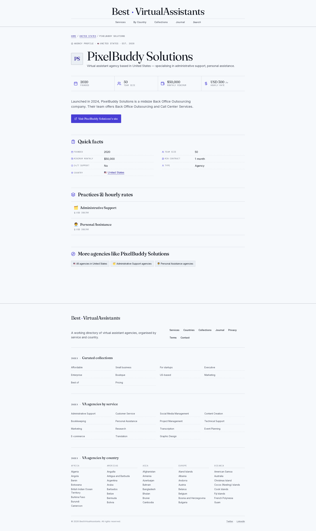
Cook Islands (221, 489)
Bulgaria (183, 502)
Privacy (232, 330)
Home (73, 36)
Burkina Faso (78, 497)
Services (120, 22)
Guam (217, 502)
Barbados (112, 489)
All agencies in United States (91, 263)
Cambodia (148, 502)
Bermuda (112, 498)
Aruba (110, 484)
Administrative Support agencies (132, 263)
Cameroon (76, 505)
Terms (173, 337)
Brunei (146, 498)
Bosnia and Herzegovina (192, 498)
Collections (161, 22)
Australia (218, 476)
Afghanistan (149, 471)
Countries (189, 330)
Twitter (229, 521)
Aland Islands (186, 471)
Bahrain (147, 484)
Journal (180, 22)
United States (87, 36)
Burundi (75, 501)
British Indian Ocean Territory (81, 491)
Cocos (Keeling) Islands (227, 484)
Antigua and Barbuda (118, 476)
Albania (182, 476)
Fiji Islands (219, 493)
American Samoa (223, 471)
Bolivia (110, 502)
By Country (139, 22)
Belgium (183, 493)
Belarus (183, 489)
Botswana (76, 484)
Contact (185, 337)
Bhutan (146, 493)
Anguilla (111, 471)
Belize (110, 493)
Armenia (147, 476)
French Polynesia (223, 498)
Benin (74, 480)
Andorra (183, 480)
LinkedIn (241, 521)
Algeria (75, 471)
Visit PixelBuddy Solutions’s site (98, 118)
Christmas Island (223, 480)
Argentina (112, 480)
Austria (182, 484)
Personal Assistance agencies (175, 263)
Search (197, 22)
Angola (75, 476)
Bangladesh (149, 489)
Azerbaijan (148, 480)
